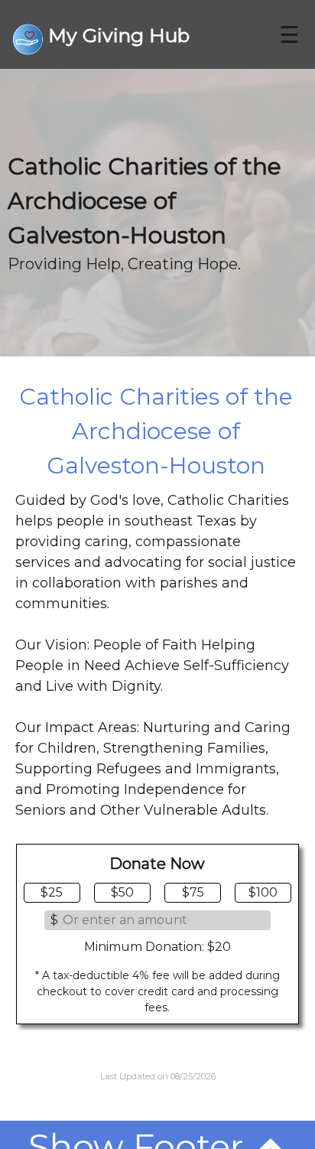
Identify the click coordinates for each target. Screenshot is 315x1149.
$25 (52, 892)
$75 (193, 892)
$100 (263, 892)
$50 (122, 892)
